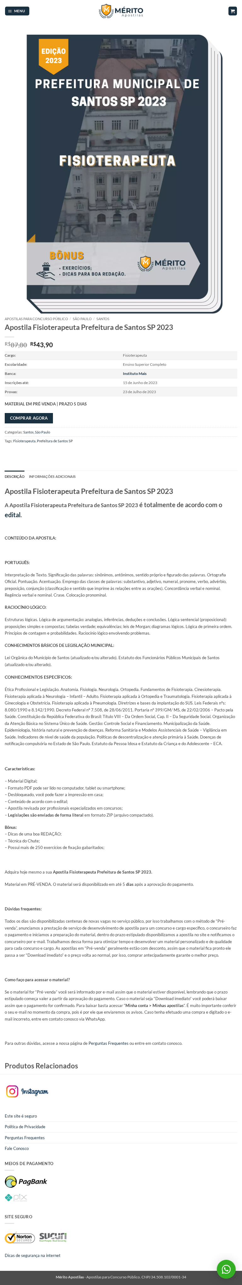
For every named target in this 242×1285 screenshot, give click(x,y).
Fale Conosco (17, 1148)
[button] (17, 11)
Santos (102, 319)
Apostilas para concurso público (36, 319)
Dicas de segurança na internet (32, 1255)
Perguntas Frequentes (109, 1043)
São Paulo (82, 319)
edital (12, 514)
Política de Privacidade (25, 1126)
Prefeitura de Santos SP (55, 441)
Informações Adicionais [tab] (52, 476)
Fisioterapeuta (24, 441)
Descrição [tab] (15, 476)
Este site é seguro (21, 1115)
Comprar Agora (29, 418)
